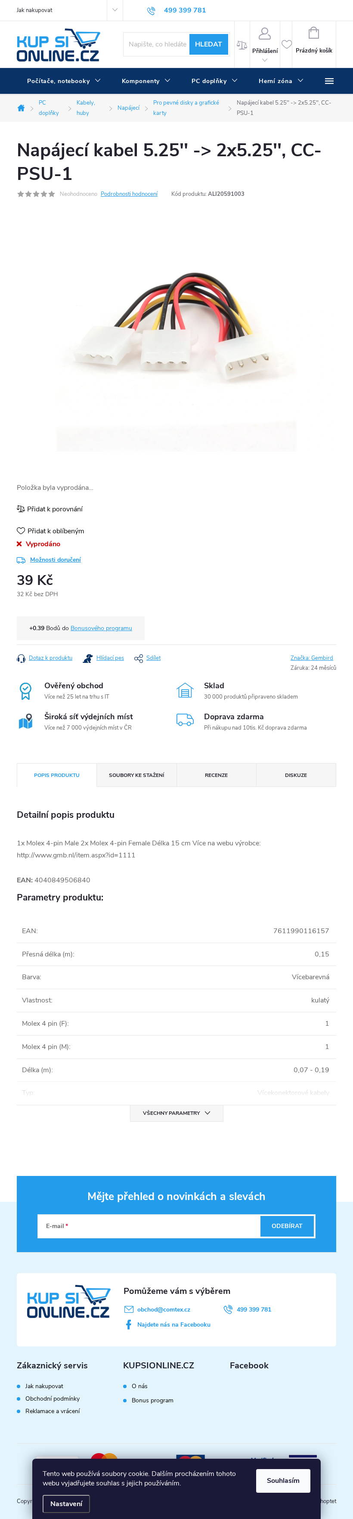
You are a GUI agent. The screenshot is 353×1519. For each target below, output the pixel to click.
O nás (140, 1386)
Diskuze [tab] (296, 775)
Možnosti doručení (55, 560)
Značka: (312, 658)
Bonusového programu (101, 628)
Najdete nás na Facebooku (174, 1325)
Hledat (208, 44)
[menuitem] (64, 81)
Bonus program (152, 1400)
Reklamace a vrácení (52, 1411)
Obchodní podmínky (52, 1399)
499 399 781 (254, 1310)
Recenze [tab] (216, 775)
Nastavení (66, 1504)
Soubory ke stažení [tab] (136, 775)
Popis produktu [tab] (57, 775)
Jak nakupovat (34, 10)
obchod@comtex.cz (163, 1310)
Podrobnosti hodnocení (129, 194)
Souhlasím (283, 1480)
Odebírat (287, 1226)
